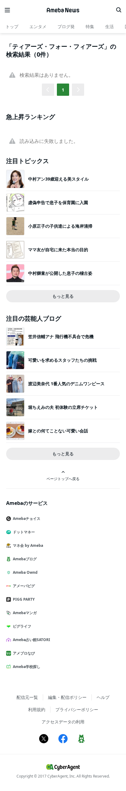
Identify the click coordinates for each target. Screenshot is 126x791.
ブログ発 (66, 26)
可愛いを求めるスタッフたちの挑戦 (62, 360)
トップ (12, 26)
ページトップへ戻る (63, 478)
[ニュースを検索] (118, 10)
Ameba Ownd (25, 572)
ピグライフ (22, 626)
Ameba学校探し (26, 666)
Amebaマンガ (25, 612)
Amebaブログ (25, 559)
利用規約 (36, 709)
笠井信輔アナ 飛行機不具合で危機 (61, 336)
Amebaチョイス (26, 518)
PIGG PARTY (24, 599)
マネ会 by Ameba (28, 545)
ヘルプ (103, 697)
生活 (109, 26)
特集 (90, 26)
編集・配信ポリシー (67, 697)
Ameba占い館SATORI (31, 639)
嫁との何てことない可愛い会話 (58, 431)
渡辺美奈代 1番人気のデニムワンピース (66, 383)
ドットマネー (24, 532)
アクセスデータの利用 (63, 722)
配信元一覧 (27, 697)
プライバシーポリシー (76, 709)
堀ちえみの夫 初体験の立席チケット (63, 407)
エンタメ (37, 26)
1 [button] (63, 90)
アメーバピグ (24, 585)
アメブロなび (24, 653)
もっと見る (63, 296)
